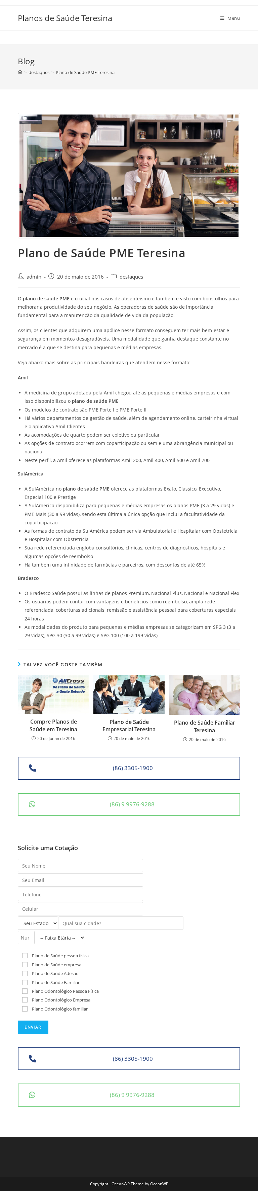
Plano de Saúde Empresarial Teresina (129, 725)
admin (34, 277)
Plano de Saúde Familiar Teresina (204, 726)
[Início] (20, 72)
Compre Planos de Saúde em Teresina (53, 725)
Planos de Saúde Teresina (65, 17)
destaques (131, 277)
